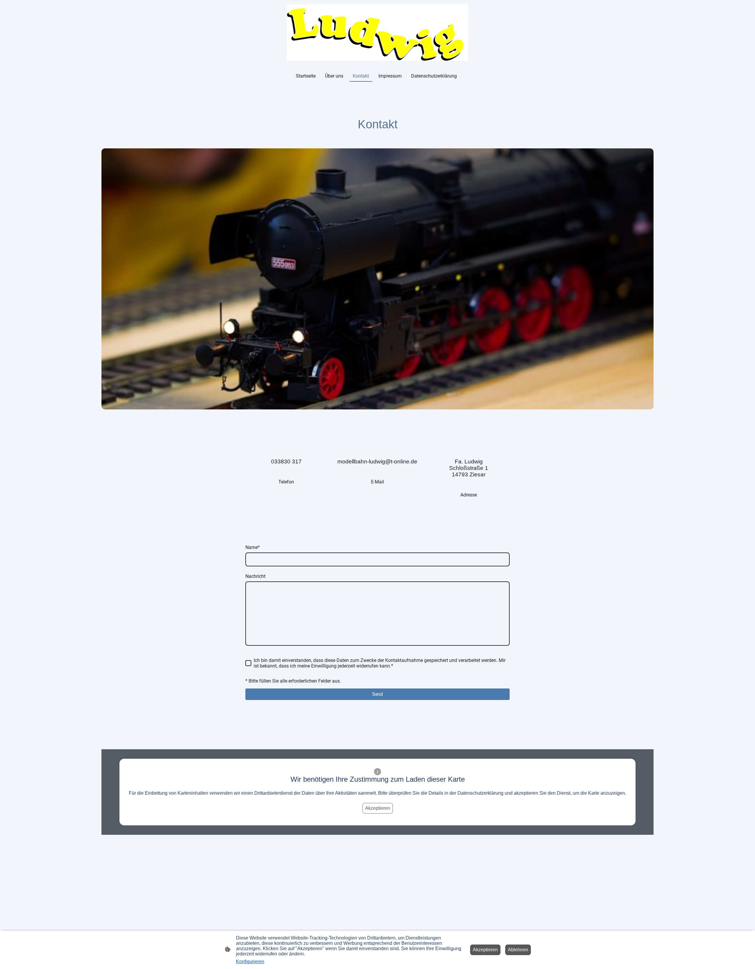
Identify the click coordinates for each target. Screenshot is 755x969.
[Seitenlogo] (377, 32)
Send (377, 694)
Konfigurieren (250, 961)
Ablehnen (518, 949)
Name (252, 547)
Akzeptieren (377, 808)
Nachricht (255, 576)
